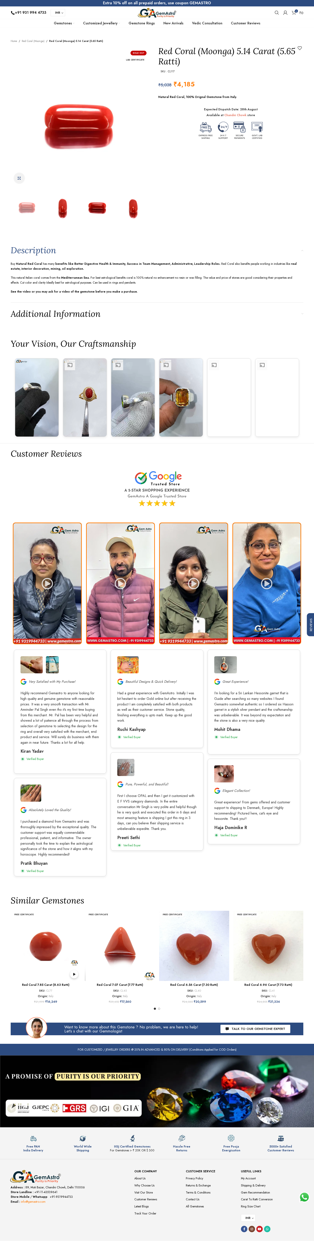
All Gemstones (195, 1206)
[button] (47, 583)
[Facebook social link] (244, 1229)
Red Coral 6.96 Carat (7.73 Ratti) (268, 985)
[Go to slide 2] (159, 1009)
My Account (248, 1178)
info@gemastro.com (33, 1202)
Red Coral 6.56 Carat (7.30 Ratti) (194, 985)
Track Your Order (145, 1213)
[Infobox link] (33, 1143)
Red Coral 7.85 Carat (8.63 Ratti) (45, 985)
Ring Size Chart (250, 1206)
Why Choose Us (144, 1185)
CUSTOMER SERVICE (200, 1171)
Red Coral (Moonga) (33, 41)
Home (14, 41)
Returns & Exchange (198, 1185)
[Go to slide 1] (155, 1009)
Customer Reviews (145, 1199)
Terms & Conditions (198, 1192)
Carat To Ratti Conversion (257, 1199)
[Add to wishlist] (300, 48)
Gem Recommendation (255, 1192)
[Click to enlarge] (19, 178)
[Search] (277, 12)
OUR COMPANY (145, 1171)
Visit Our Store (143, 1192)
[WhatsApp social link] (267, 1229)
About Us (139, 1178)
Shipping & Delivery (253, 1185)
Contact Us (192, 1199)
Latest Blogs (141, 1206)
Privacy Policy (194, 1178)
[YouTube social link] (259, 1229)
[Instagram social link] (252, 1229)
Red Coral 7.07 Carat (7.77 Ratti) (120, 985)
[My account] (285, 12)
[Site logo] (157, 12)
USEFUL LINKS (251, 1171)
